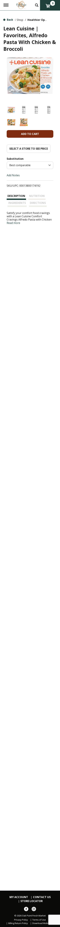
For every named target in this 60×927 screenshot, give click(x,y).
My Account (19, 897)
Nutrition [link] (37, 196)
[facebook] (26, 909)
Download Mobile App (43, 923)
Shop (20, 20)
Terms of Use (39, 920)
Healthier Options (40, 20)
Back (9, 19)
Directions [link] (38, 203)
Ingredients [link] (17, 203)
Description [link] (16, 196)
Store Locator (31, 901)
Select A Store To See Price (28, 148)
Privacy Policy (21, 920)
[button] (11, 109)
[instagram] (34, 909)
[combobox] (30, 165)
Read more (13, 223)
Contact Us (42, 897)
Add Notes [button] (13, 175)
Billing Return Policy (18, 923)
